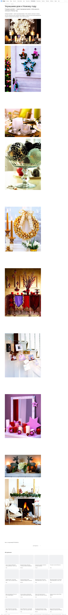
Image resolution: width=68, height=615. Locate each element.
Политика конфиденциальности (46, 614)
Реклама (9, 614)
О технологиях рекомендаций (37, 614)
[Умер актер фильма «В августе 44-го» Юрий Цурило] (12, 591)
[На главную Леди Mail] (3, 1)
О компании (5, 614)
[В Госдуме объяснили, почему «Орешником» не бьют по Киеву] (41, 606)
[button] (23, 31)
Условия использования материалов (56, 614)
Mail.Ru (2, 614)
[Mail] (1, 1)
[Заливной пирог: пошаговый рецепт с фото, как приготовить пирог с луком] (12, 576)
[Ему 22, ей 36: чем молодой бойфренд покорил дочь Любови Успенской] (56, 606)
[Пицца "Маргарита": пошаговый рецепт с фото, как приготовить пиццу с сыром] (27, 606)
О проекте (31, 614)
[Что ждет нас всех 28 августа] (56, 562)
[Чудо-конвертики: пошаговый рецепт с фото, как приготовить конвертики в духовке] (12, 606)
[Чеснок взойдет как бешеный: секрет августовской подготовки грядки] (27, 591)
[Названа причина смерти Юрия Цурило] (56, 591)
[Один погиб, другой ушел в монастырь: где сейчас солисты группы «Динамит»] (41, 591)
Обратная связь (64, 614)
